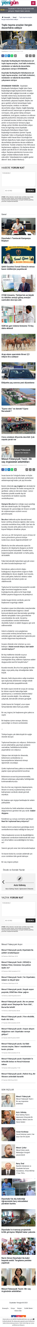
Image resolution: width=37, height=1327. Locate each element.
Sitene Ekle (18, 1311)
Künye (13, 1308)
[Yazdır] (15, 55)
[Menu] (33, 3)
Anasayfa (7, 17)
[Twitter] (6, 55)
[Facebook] (2, 55)
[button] (27, 55)
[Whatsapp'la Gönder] (12, 55)
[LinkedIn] (9, 55)
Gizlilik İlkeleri (28, 1308)
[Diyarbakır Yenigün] (9, 3)
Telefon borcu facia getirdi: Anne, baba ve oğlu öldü (22, 10)
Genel (14, 17)
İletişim (19, 1308)
